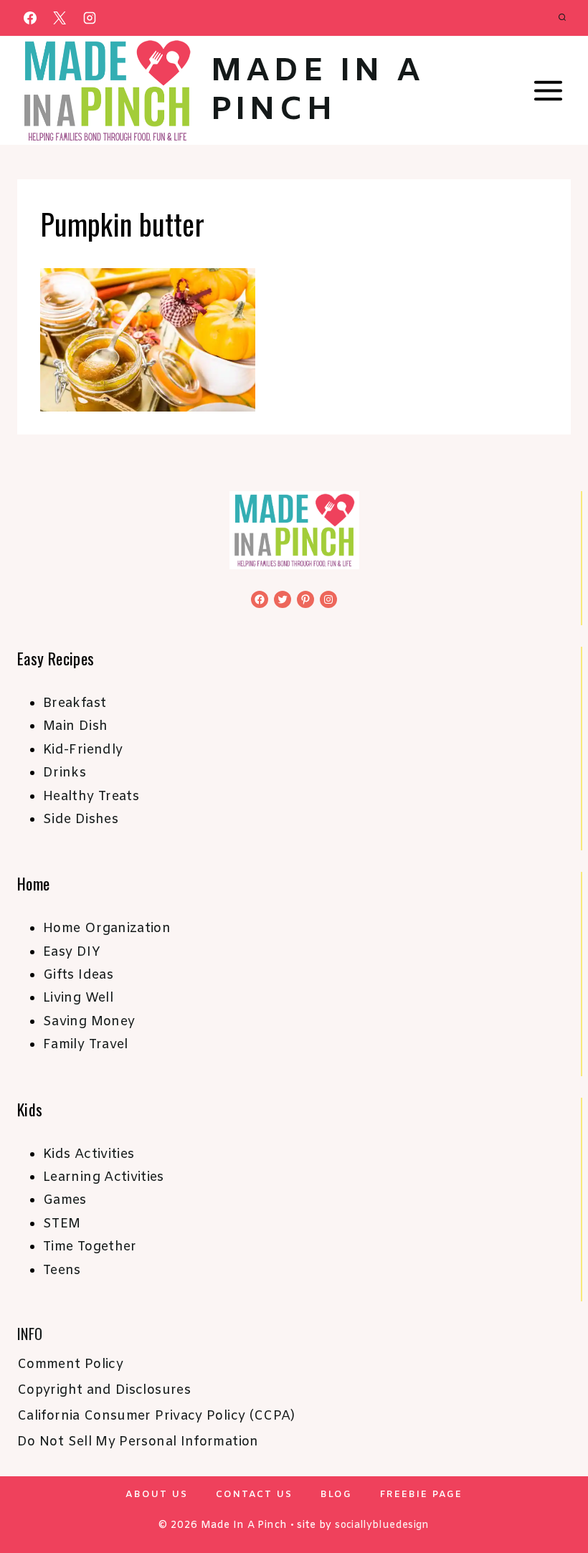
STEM (61, 1224)
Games (65, 1200)
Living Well (78, 998)
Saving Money (89, 1021)
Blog (336, 1494)
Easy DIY (71, 952)
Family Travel (85, 1044)
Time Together (90, 1246)
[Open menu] (548, 91)
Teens (62, 1270)
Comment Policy (70, 1364)
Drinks (64, 773)
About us (156, 1494)
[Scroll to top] (553, 1497)
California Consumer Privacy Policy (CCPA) (156, 1416)
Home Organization (107, 928)
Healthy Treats (91, 796)
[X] (59, 18)
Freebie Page (421, 1494)
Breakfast (74, 703)
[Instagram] (90, 18)
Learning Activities (103, 1177)
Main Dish (75, 726)
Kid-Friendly (83, 750)
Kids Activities (88, 1154)
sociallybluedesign (382, 1525)
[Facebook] (30, 18)
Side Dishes (80, 819)
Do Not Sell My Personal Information (138, 1441)
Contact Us (254, 1494)
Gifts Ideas (78, 975)
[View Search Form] (562, 18)
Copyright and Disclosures (104, 1390)
